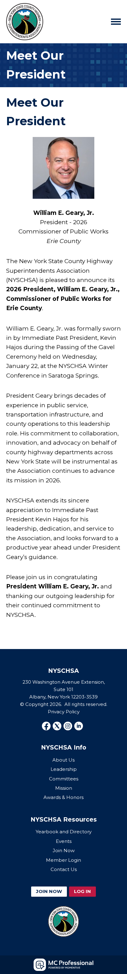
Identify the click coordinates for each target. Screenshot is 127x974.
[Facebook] (46, 726)
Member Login (63, 860)
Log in (82, 891)
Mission (63, 788)
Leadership (64, 769)
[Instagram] (67, 726)
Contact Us (64, 869)
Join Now (64, 850)
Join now (49, 891)
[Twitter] (57, 726)
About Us (63, 760)
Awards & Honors (63, 797)
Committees (63, 779)
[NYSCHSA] (24, 21)
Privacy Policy (64, 712)
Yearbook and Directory (64, 832)
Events (64, 841)
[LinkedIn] (78, 726)
